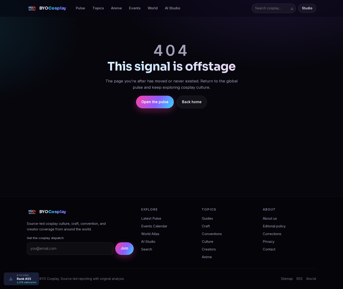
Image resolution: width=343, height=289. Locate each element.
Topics (98, 8)
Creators (209, 249)
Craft (206, 226)
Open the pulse (154, 102)
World (153, 8)
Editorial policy (274, 226)
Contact (269, 249)
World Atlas (150, 234)
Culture (207, 242)
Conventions (212, 234)
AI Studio (172, 8)
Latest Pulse (151, 218)
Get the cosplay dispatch (45, 238)
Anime (116, 8)
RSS (300, 279)
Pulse (80, 8)
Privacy (268, 242)
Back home (192, 102)
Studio (307, 8)
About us (270, 218)
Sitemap (287, 279)
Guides (207, 218)
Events (134, 8)
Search (146, 249)
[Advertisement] (172, 148)
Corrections (272, 234)
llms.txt (311, 279)
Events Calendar (154, 226)
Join (124, 248)
